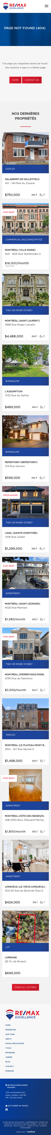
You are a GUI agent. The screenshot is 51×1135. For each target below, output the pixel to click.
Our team (10, 1034)
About (8, 1039)
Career (8, 1057)
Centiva (30, 1132)
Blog (7, 1062)
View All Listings (25, 987)
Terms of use (32, 1126)
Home (15, 80)
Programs (10, 1052)
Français (9, 1071)
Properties (10, 1030)
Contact (9, 1066)
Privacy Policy (20, 1126)
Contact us (32, 80)
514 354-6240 (16, 1098)
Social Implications (14, 1043)
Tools (8, 1048)
